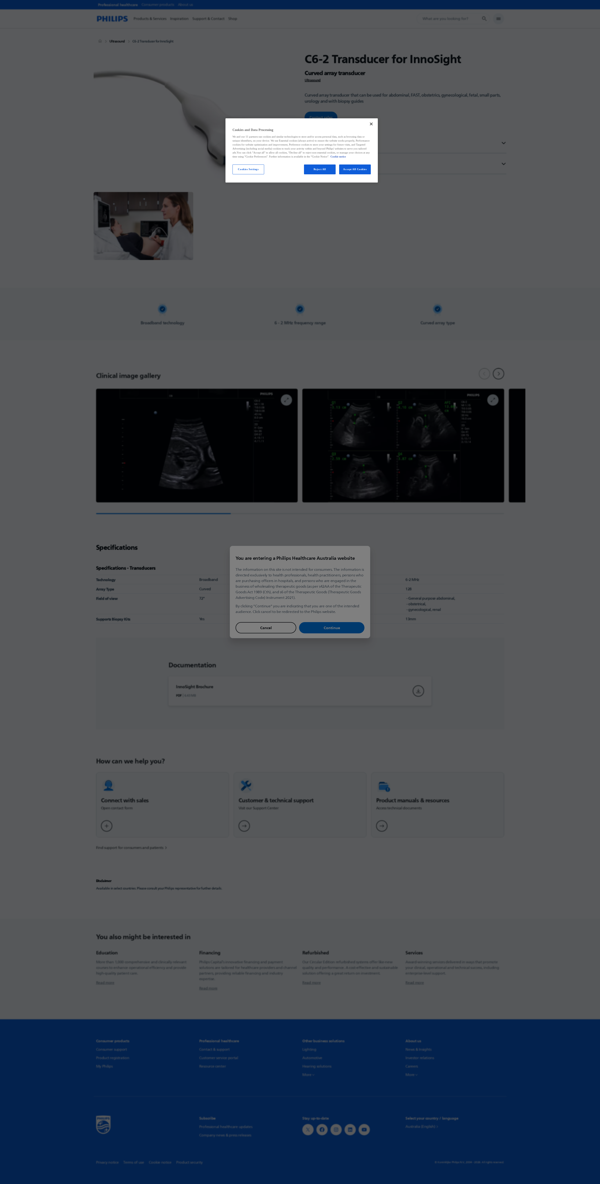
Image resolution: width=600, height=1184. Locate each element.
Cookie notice (338, 156)
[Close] (371, 124)
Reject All (320, 169)
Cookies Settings (248, 169)
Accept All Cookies (355, 169)
